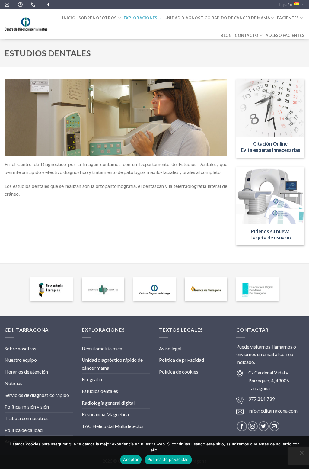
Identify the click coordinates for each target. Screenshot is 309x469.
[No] (301, 454)
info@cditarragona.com (273, 410)
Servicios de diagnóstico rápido (37, 395)
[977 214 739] (34, 4)
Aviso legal (170, 348)
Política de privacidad (181, 360)
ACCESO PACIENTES (285, 35)
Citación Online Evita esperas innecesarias (270, 147)
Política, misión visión (27, 407)
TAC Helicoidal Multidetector (113, 426)
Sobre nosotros (97, 17)
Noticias (13, 383)
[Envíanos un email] (274, 426)
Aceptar (131, 459)
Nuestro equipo (21, 360)
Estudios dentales (100, 391)
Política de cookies (178, 371)
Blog (226, 35)
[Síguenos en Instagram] (253, 426)
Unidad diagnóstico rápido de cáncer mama (112, 364)
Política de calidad (24, 430)
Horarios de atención (26, 371)
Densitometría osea (102, 348)
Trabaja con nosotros (27, 418)
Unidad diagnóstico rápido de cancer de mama (217, 17)
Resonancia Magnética (105, 414)
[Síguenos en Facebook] (48, 5)
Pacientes (288, 17)
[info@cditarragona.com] (8, 4)
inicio (68, 17)
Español (286, 4)
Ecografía (92, 379)
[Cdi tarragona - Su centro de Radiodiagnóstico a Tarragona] (26, 24)
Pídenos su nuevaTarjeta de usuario (270, 234)
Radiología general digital (108, 403)
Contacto (246, 35)
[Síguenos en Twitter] (264, 426)
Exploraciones (140, 17)
